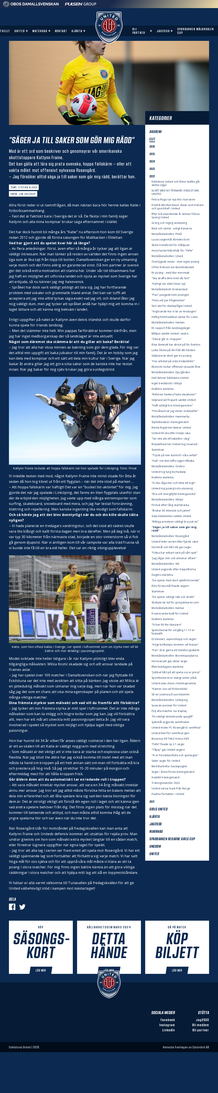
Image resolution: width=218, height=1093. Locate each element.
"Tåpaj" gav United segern (168, 750)
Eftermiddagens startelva (168, 667)
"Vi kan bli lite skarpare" (167, 624)
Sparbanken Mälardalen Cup (195, 30)
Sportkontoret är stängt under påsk (174, 678)
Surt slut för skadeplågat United (172, 306)
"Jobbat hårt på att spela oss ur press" (176, 672)
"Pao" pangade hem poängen (170, 295)
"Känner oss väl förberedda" (170, 689)
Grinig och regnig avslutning (169, 223)
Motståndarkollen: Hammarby (170, 416)
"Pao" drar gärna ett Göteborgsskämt (175, 650)
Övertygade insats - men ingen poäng (175, 261)
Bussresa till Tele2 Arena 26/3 (170, 738)
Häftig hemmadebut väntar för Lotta (175, 317)
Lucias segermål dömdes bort (171, 239)
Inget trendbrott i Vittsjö (167, 383)
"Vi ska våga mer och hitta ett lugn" (174, 483)
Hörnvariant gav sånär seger (170, 661)
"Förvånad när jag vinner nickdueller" (175, 411)
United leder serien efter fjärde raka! (175, 541)
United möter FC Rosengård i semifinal (176, 727)
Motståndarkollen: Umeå (167, 256)
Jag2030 (163, 31)
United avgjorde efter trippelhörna (174, 569)
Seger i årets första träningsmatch (173, 772)
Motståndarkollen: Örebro (168, 466)
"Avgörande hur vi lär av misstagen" (174, 311)
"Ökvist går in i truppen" (167, 339)
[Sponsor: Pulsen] (80, 6)
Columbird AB (200, 1047)
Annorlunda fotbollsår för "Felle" (172, 250)
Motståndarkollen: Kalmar (168, 608)
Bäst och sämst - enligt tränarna (172, 228)
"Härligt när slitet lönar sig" (169, 284)
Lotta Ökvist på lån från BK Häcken (173, 350)
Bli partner (138, 30)
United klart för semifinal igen (170, 733)
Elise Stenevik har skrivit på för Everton (176, 344)
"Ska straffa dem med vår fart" (171, 278)
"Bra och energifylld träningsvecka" (174, 494)
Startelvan (158, 449)
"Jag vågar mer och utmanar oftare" (174, 558)
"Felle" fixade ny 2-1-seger (168, 744)
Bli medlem (200, 1025)
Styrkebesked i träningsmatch (170, 422)
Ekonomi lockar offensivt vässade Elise (176, 367)
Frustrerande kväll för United (170, 613)
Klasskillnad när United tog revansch (175, 444)
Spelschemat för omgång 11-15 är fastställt (173, 632)
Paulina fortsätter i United (168, 794)
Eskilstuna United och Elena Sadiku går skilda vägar (176, 183)
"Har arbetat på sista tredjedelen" (173, 361)
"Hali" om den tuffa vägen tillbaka (173, 461)
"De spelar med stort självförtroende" (176, 580)
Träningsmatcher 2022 (166, 783)
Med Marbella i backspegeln (169, 766)
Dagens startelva (162, 575)
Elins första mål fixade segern (170, 586)
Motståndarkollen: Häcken (168, 322)
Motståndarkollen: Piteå (167, 234)
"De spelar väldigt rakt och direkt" (173, 597)
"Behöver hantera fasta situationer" (174, 394)
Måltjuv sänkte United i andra (170, 333)
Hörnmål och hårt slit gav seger (171, 547)
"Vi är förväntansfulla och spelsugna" (175, 755)
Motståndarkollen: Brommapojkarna (175, 655)
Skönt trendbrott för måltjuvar (171, 245)
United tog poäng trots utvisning (172, 488)
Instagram (167, 1025)
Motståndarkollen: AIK (165, 564)
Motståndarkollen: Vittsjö (167, 499)
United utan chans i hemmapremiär (174, 683)
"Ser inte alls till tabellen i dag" (171, 438)
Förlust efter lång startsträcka (170, 505)
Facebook (168, 1020)
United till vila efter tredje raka (171, 433)
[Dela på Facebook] (12, 907)
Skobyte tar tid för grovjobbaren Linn (175, 602)
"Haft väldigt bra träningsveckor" (172, 405)
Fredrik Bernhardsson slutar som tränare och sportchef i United (178, 206)
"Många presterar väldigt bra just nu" (175, 521)
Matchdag (39, 31)
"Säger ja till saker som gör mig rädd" (174, 529)
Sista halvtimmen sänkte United (171, 516)
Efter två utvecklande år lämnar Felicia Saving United (175, 215)
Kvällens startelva (163, 389)
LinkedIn (168, 1030)
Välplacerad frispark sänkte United (174, 400)
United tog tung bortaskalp (169, 472)
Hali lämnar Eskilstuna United (170, 378)
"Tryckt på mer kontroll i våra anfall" (174, 455)
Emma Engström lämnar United (171, 427)
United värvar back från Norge (171, 788)
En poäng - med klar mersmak (170, 272)
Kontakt (61, 31)
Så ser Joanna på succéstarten (170, 694)
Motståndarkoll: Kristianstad (169, 289)
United (19, 31)
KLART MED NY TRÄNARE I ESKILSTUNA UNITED (175, 192)
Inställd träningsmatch (166, 777)
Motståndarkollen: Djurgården (171, 372)
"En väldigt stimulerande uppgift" (173, 716)
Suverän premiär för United (169, 705)
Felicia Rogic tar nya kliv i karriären (173, 199)
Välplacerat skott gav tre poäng (171, 355)
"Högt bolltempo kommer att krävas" (175, 644)
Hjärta (77, 31)
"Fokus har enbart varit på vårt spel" (175, 552)
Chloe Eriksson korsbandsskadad (173, 267)
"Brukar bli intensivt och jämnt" (171, 510)
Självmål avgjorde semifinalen (170, 722)
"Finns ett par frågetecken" (168, 300)
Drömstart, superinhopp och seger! (174, 639)
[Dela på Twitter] (22, 907)
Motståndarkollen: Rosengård (170, 536)
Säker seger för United (166, 761)
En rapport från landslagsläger (171, 328)
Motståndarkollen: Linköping (170, 700)
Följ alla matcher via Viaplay (169, 711)
